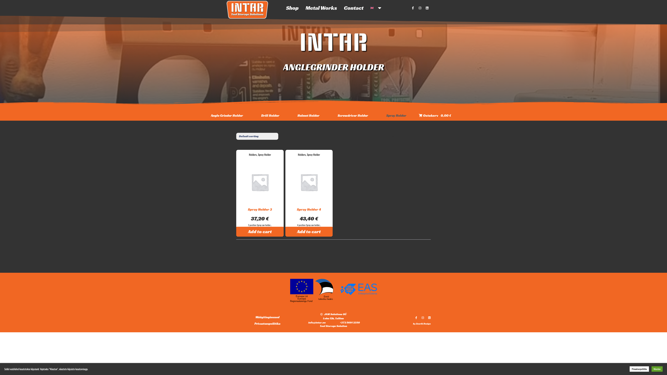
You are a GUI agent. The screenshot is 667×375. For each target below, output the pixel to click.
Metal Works (321, 8)
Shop (292, 8)
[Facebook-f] (413, 8)
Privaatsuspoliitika (267, 324)
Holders (253, 154)
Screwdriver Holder (353, 115)
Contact (354, 8)
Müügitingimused (267, 317)
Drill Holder (270, 115)
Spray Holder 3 (260, 209)
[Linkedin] (427, 8)
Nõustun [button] (657, 369)
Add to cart (260, 232)
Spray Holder (396, 115)
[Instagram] (420, 8)
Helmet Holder (308, 115)
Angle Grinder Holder (227, 115)
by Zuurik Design (422, 323)
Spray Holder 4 (309, 209)
